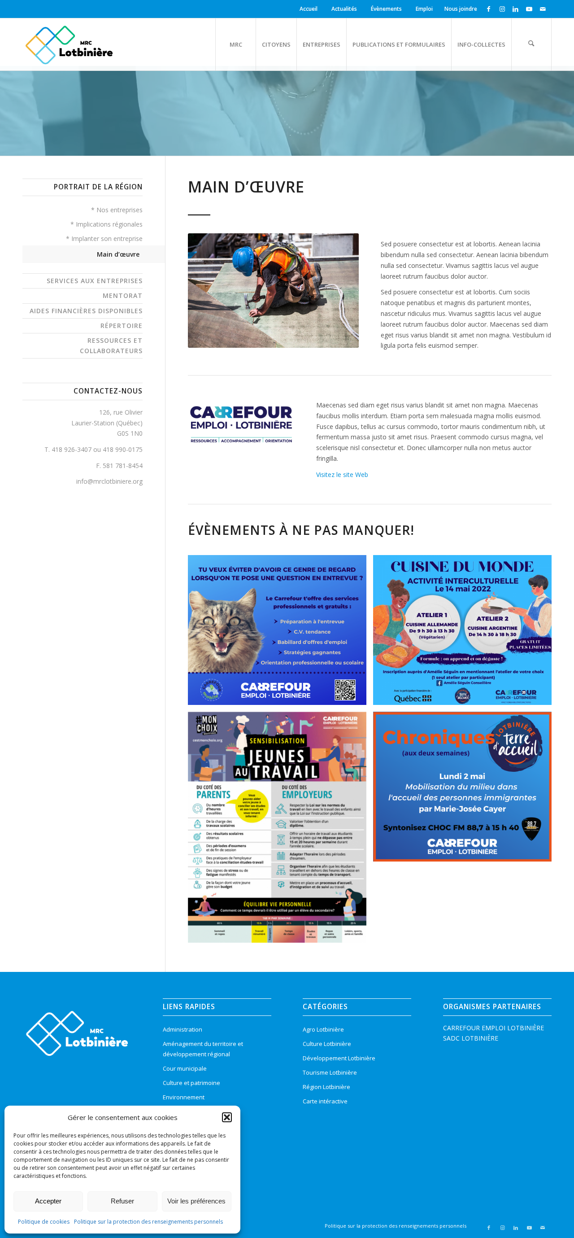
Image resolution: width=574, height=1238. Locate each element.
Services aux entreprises (95, 280)
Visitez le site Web (342, 474)
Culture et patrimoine (191, 1083)
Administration (182, 1029)
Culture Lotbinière (327, 1044)
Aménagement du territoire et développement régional (203, 1049)
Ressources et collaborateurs (111, 345)
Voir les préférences (196, 1201)
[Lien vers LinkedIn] (515, 9)
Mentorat (123, 295)
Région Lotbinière (326, 1087)
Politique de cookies (44, 1221)
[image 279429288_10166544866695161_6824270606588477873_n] (465, 790)
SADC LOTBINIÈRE (470, 1038)
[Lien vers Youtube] (528, 9)
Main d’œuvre (118, 254)
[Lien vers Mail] (542, 9)
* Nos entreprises (117, 210)
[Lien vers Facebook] (488, 9)
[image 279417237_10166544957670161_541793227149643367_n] (280, 830)
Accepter (48, 1201)
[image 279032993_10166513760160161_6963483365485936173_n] (280, 633)
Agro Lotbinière (323, 1029)
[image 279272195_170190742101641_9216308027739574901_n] (465, 633)
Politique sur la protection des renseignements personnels (148, 1221)
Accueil (308, 9)
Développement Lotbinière (339, 1058)
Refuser (122, 1201)
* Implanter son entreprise (104, 238)
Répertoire (121, 325)
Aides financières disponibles (86, 310)
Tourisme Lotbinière (330, 1072)
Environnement (183, 1097)
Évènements (386, 9)
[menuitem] (310, 9)
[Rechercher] (531, 44)
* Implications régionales (106, 224)
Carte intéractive (325, 1101)
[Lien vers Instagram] (502, 9)
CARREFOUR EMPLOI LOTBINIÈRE (493, 1028)
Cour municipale (185, 1068)
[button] (226, 1117)
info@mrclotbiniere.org (109, 481)
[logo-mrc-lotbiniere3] (68, 44)
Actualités (344, 9)
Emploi (424, 9)
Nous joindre (460, 9)
